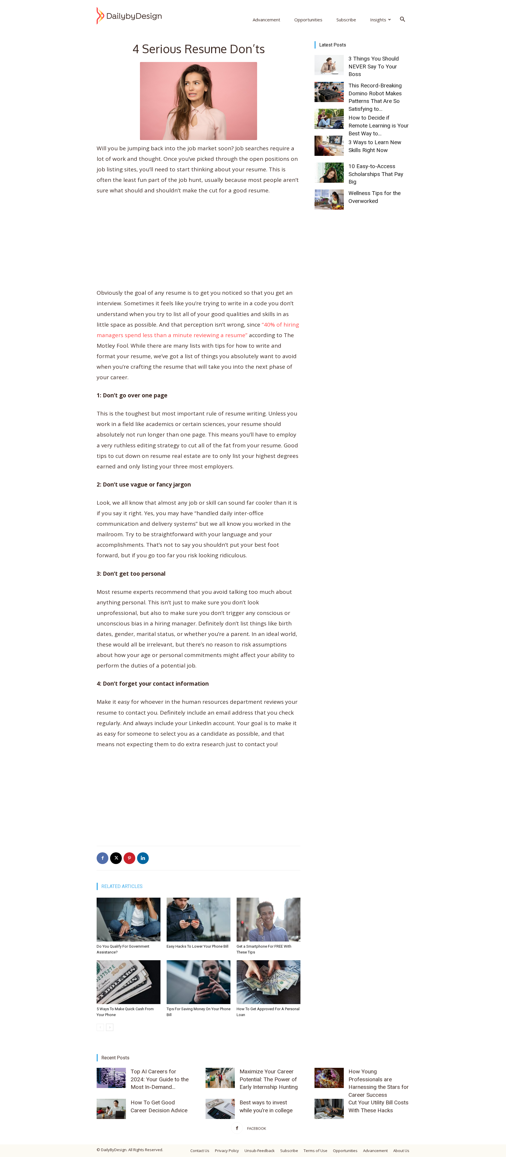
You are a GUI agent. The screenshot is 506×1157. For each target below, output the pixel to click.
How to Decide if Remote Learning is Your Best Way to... (378, 125)
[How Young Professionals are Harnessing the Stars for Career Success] (329, 1078)
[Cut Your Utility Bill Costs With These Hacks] (329, 1109)
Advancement (266, 20)
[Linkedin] (143, 858)
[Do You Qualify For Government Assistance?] (128, 920)
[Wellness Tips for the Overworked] (329, 199)
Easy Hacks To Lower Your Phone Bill (197, 946)
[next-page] (109, 1027)
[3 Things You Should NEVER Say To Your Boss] (329, 65)
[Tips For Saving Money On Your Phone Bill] (198, 982)
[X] (116, 858)
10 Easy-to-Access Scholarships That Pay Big (375, 174)
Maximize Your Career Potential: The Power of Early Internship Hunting (269, 1079)
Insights (378, 20)
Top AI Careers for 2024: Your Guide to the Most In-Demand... (160, 1079)
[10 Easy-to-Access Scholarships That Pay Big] (329, 173)
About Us (401, 1150)
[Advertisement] (198, 244)
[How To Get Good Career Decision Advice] (111, 1109)
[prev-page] (100, 1027)
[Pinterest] (129, 858)
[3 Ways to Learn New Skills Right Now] (329, 146)
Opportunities (308, 20)
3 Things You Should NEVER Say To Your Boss (373, 66)
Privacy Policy (227, 1150)
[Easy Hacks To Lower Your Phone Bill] (198, 920)
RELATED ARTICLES (122, 886)
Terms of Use (315, 1150)
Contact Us (199, 1150)
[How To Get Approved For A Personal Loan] (268, 982)
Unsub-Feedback (260, 1150)
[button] (402, 19)
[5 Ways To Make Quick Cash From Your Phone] (128, 982)
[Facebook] (102, 858)
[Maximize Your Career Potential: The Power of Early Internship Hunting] (220, 1078)
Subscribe (346, 20)
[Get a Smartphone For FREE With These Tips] (268, 920)
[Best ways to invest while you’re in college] (220, 1109)
